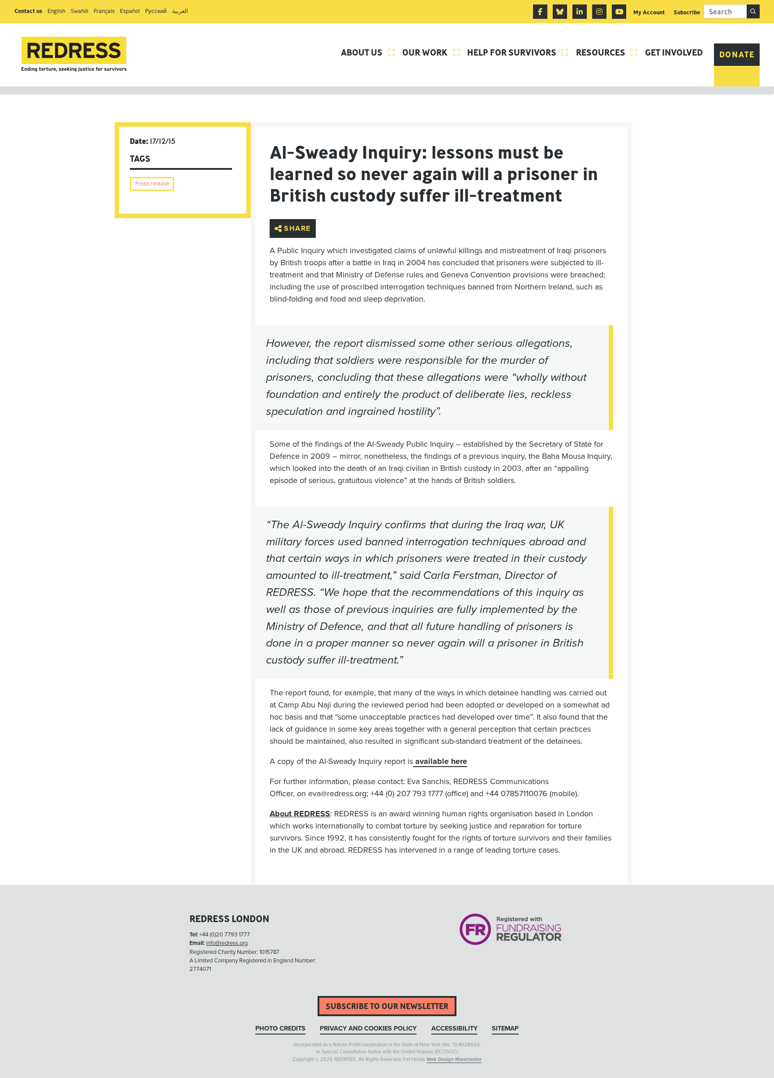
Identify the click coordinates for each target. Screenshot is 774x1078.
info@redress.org (227, 943)
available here (440, 761)
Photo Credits (280, 1028)
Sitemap (505, 1028)
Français (104, 11)
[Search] (753, 11)
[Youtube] (619, 11)
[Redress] (73, 54)
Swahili (79, 11)
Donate (737, 54)
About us (368, 52)
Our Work (431, 52)
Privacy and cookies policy (368, 1028)
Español (130, 11)
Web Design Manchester (454, 1059)
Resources (607, 52)
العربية (180, 11)
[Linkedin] (579, 11)
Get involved (674, 52)
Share (297, 228)
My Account (649, 12)
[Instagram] (599, 11)
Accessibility (454, 1028)
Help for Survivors (518, 52)
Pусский (156, 11)
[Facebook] (540, 11)
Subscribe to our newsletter (387, 1006)
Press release (152, 183)
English (56, 11)
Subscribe (687, 12)
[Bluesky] (560, 11)
